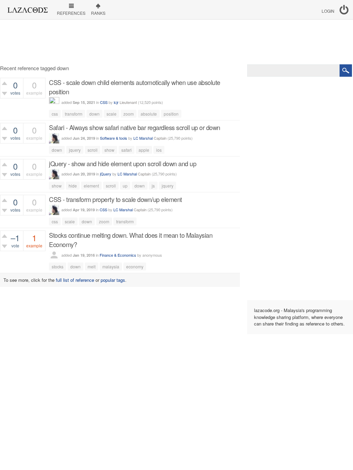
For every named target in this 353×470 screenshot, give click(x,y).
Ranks (98, 13)
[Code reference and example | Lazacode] (27, 8)
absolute (149, 114)
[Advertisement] (176, 41)
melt (91, 266)
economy (134, 266)
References (71, 13)
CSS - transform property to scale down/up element (115, 199)
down (94, 114)
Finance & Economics (118, 255)
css (55, 114)
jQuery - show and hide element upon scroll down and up (122, 163)
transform (73, 114)
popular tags (113, 280)
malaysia (110, 266)
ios (159, 150)
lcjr (116, 102)
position (171, 114)
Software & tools (113, 138)
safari (126, 150)
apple (144, 150)
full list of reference (75, 280)
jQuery (105, 174)
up (125, 186)
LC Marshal (143, 138)
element (91, 186)
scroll (93, 150)
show (109, 150)
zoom (128, 114)
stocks (57, 266)
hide (73, 186)
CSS (104, 102)
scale (112, 114)
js (153, 186)
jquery (75, 150)
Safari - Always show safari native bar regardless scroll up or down (134, 127)
